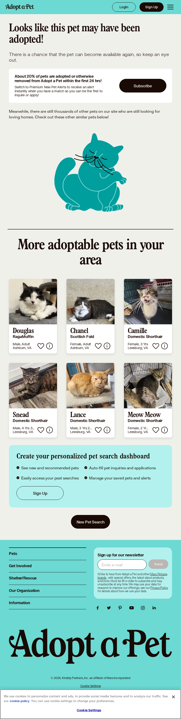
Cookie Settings (90, 686)
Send (158, 564)
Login (123, 7)
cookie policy (19, 701)
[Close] (173, 697)
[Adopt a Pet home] (20, 7)
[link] (33, 316)
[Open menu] (170, 7)
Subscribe (143, 86)
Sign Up (151, 7)
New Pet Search (91, 522)
